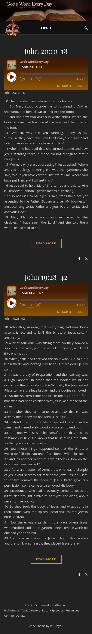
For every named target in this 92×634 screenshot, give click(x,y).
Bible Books (11, 610)
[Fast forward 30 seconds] (38, 79)
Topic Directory (30, 610)
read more (46, 243)
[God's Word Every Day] (12, 27)
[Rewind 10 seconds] (22, 79)
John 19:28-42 (46, 276)
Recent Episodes (53, 610)
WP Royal (56, 626)
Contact (9, 615)
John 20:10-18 (46, 51)
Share (81, 86)
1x (30, 78)
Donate (20, 615)
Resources (72, 610)
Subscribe (64, 86)
